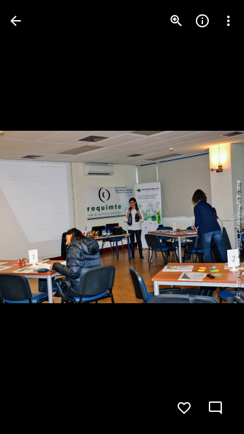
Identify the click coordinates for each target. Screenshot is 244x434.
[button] (36, 217)
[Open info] (202, 21)
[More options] (228, 21)
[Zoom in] (176, 21)
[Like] (184, 408)
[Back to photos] (15, 20)
